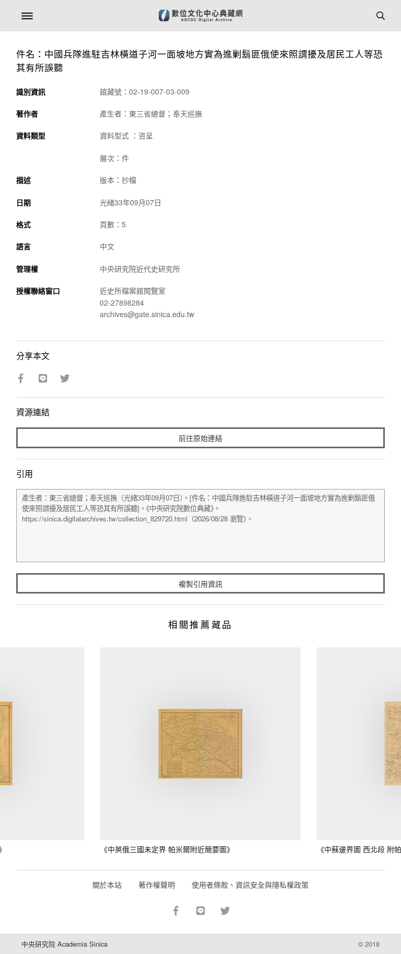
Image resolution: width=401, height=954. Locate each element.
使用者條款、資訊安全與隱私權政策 (250, 884)
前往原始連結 (200, 438)
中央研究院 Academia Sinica (64, 944)
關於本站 (107, 884)
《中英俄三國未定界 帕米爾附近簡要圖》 (167, 849)
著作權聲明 (156, 884)
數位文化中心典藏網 (200, 15)
